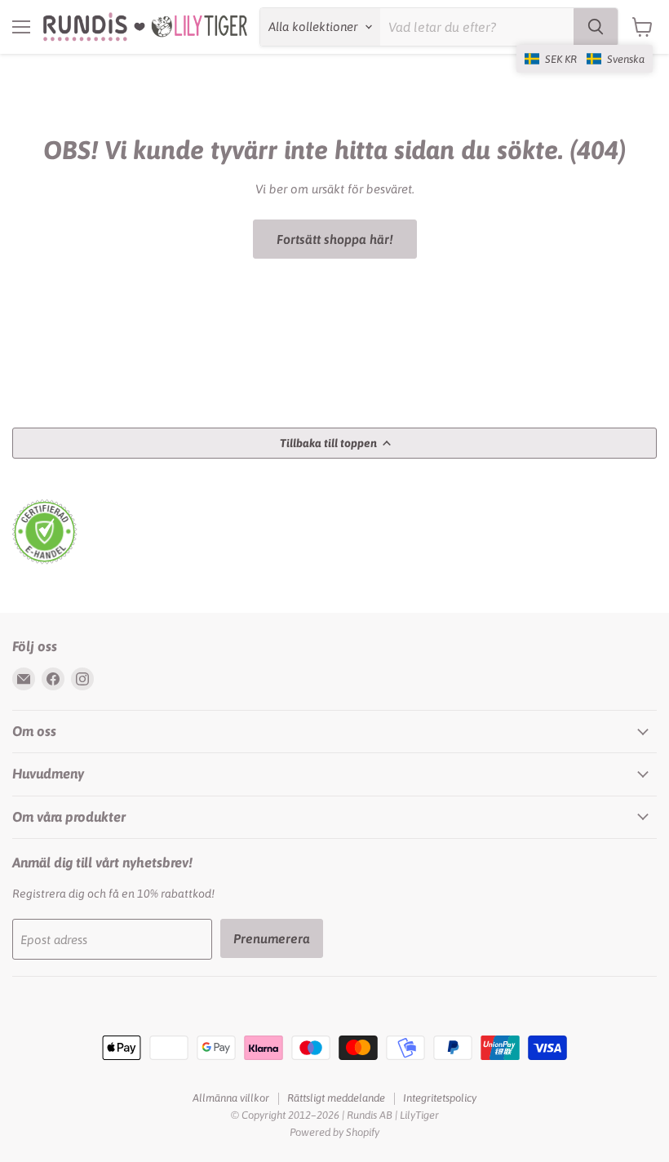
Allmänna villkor (231, 1098)
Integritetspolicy (439, 1098)
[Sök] (596, 27)
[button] (584, 59)
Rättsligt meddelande (336, 1098)
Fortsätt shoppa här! (335, 239)
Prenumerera (271, 938)
